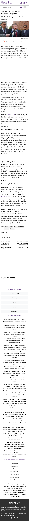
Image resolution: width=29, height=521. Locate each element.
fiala (15, 226)
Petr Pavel (14, 466)
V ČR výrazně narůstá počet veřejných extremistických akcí (6, 246)
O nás (9, 515)
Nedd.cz (24, 490)
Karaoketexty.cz (7, 490)
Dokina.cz (21, 492)
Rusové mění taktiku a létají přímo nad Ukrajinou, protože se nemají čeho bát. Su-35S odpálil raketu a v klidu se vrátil (14, 401)
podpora (7, 229)
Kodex (12, 515)
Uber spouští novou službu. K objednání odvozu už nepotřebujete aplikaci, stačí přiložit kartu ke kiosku (14, 429)
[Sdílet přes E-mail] (10, 238)
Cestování (6, 486)
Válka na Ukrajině (14, 293)
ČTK (6, 232)
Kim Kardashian (14, 474)
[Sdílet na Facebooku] (2, 238)
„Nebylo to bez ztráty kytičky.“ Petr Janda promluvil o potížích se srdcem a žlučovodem (14, 373)
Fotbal (14, 302)
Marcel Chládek (5, 196)
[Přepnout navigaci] (21, 3)
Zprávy (13, 484)
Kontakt (6, 515)
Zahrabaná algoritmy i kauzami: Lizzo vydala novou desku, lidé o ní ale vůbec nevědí (14, 380)
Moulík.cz (8, 492)
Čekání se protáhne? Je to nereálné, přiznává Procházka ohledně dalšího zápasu (14, 327)
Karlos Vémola (14, 477)
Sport (18, 484)
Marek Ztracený (14, 480)
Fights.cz (14, 492)
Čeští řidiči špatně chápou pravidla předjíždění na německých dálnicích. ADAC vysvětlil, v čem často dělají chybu (14, 386)
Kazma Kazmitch (14, 471)
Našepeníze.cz (13, 494)
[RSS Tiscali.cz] (17, 518)
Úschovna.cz (17, 490)
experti (11, 226)
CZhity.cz (5, 494)
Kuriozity (14, 298)
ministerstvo (21, 226)
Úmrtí (14, 307)
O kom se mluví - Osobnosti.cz (14, 460)
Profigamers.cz (21, 486)
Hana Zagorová (14, 469)
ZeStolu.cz (10, 488)
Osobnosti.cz (18, 488)
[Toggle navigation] (26, 3)
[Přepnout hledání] (18, 3)
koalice (6, 226)
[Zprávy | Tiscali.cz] (6, 3)
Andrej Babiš (14, 463)
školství (12, 229)
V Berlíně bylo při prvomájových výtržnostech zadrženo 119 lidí (22, 245)
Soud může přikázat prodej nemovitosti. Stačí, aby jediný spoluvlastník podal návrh (14, 408)
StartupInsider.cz (14, 496)
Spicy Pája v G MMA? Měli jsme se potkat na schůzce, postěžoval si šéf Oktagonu (14, 334)
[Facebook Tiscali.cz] (11, 518)
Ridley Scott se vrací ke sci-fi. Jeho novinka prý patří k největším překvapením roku (14, 340)
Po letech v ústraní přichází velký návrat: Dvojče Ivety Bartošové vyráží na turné (14, 362)
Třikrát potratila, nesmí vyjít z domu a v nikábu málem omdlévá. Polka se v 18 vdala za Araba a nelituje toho (14, 414)
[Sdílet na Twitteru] (7, 238)
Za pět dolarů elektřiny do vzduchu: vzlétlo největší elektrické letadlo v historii (14, 355)
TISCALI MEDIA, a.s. (13, 513)
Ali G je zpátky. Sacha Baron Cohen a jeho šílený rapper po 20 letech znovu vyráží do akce (14, 321)
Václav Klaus (11, 115)
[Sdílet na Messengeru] (5, 238)
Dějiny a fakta (14, 311)
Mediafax (26, 38)
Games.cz (12, 486)
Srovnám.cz (22, 494)
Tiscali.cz (7, 484)
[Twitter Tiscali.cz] (14, 518)
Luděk (9, 7)
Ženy (22, 484)
